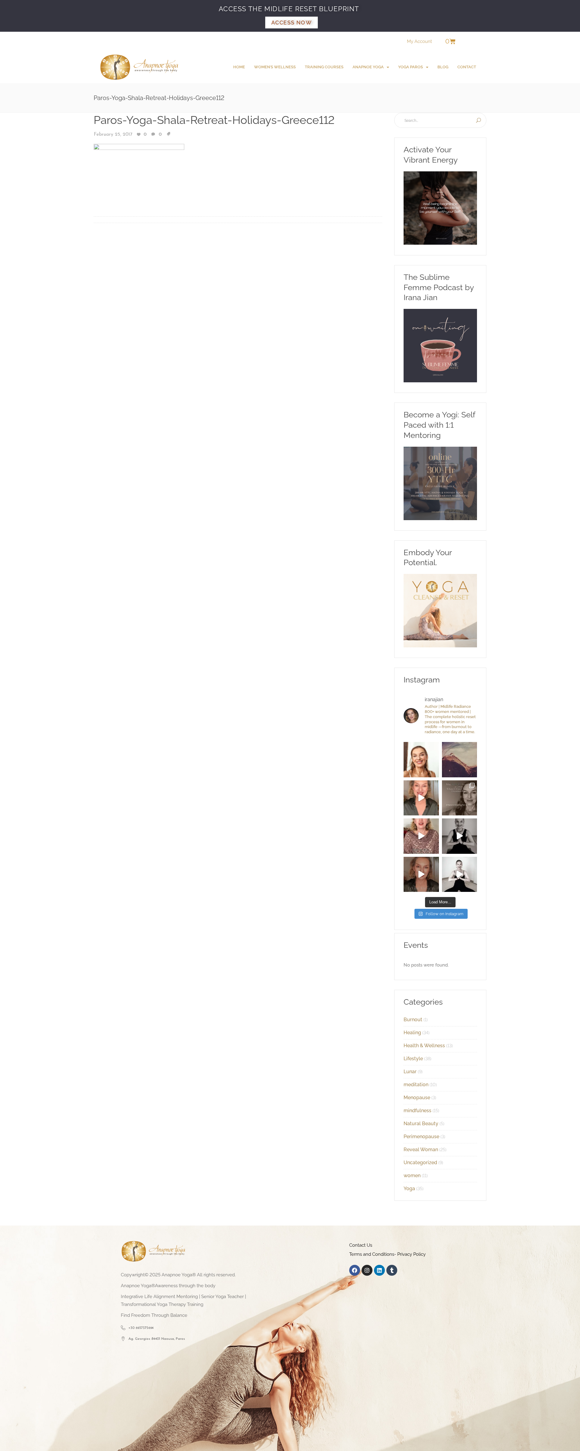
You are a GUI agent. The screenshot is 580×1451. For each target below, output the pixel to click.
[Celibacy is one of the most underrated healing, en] (459, 759)
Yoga (409, 1188)
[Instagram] (367, 1270)
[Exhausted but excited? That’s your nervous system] (421, 798)
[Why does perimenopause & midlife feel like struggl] (459, 798)
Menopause (417, 1097)
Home (239, 67)
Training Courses (324, 67)
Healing (412, 1032)
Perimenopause (421, 1136)
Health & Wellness (424, 1045)
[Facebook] (354, 1270)
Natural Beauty (421, 1123)
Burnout (413, 1019)
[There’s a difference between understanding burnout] (459, 874)
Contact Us (360, 1245)
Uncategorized (420, 1162)
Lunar (410, 1071)
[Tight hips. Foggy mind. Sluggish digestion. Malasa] (459, 836)
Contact (466, 67)
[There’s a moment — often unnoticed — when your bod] (421, 836)
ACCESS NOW (291, 22)
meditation (416, 1084)
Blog (442, 67)
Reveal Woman (421, 1149)
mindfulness (417, 1110)
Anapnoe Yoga (368, 67)
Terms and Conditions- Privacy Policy (387, 1254)
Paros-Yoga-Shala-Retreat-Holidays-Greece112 (214, 120)
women (412, 1175)
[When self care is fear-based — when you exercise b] (421, 759)
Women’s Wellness (275, 67)
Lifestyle (413, 1058)
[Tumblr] (391, 1270)
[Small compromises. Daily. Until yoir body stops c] (421, 874)
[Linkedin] (379, 1270)
